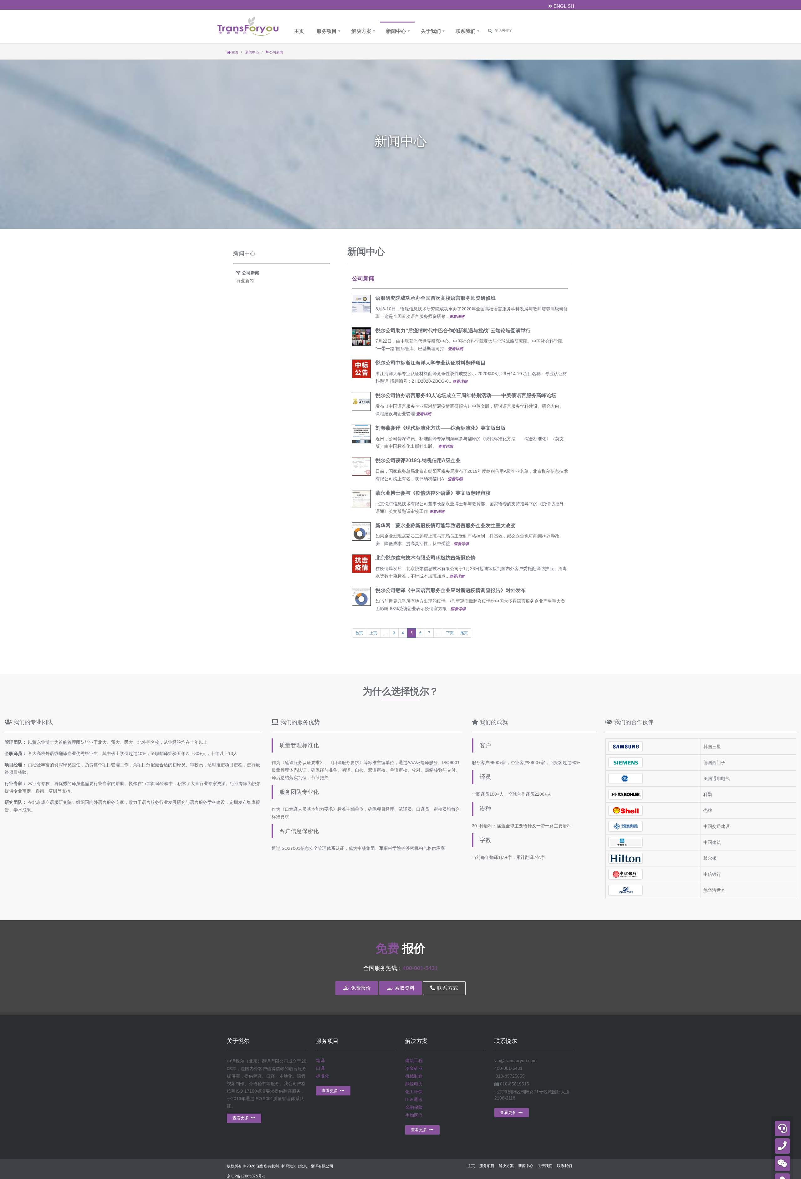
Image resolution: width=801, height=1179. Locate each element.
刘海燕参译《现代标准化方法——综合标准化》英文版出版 (440, 428)
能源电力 (414, 1083)
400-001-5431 (420, 968)
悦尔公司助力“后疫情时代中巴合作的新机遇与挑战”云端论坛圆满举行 (453, 330)
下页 (450, 633)
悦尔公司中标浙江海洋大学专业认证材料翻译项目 (430, 362)
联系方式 (447, 988)
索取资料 (404, 988)
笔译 (320, 1060)
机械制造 (414, 1076)
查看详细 (456, 316)
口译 (320, 1068)
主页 (299, 31)
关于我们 (431, 31)
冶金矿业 (414, 1068)
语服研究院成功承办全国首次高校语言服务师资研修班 (435, 298)
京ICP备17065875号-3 (246, 1176)
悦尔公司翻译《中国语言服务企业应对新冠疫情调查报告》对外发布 (450, 590)
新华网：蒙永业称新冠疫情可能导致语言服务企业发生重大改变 (445, 525)
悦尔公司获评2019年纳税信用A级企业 (418, 460)
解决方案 (361, 31)
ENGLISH (563, 6)
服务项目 (327, 31)
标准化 (322, 1076)
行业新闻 (245, 280)
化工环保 (414, 1091)
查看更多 (241, 1117)
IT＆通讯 (413, 1099)
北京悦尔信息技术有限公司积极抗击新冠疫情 (425, 557)
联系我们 (466, 31)
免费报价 (360, 988)
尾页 (464, 633)
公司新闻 (363, 278)
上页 (373, 633)
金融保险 (414, 1107)
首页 (359, 633)
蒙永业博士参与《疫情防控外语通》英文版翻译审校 (433, 493)
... (385, 633)
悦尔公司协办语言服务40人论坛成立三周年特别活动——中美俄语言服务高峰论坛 (465, 395)
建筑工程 (414, 1060)
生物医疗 (414, 1115)
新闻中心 (396, 31)
